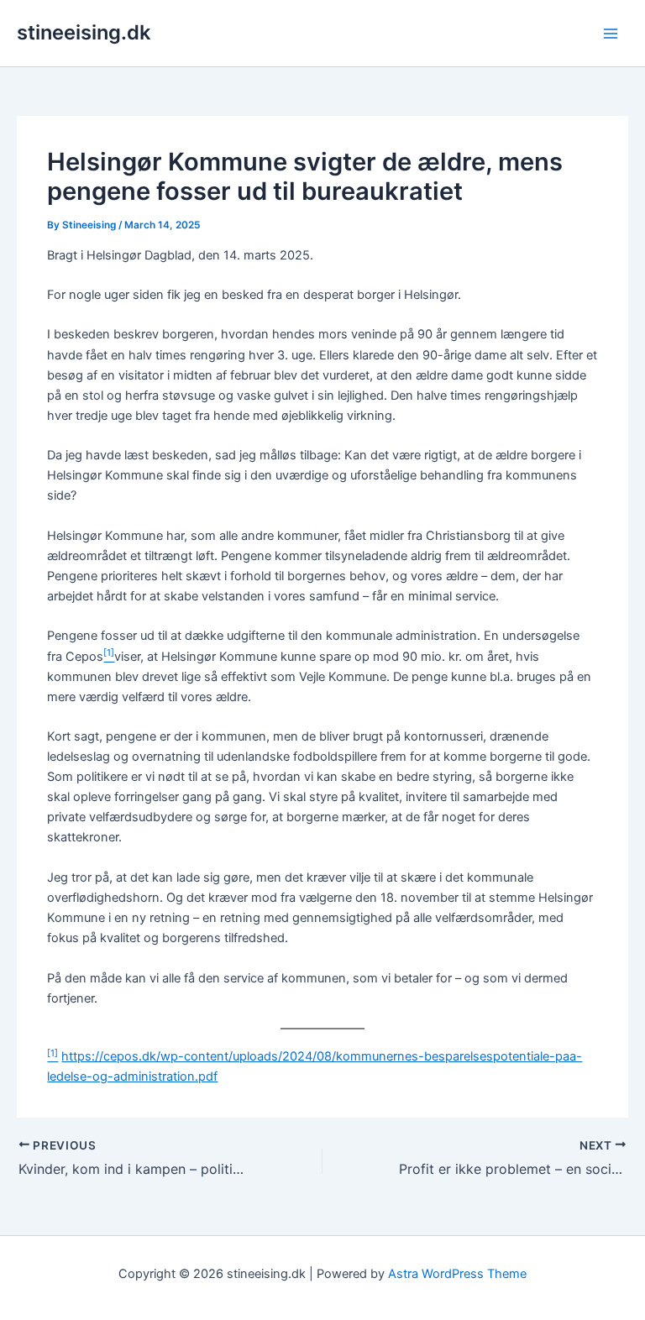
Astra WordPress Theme (457, 1273)
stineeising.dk (83, 32)
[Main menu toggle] (610, 33)
